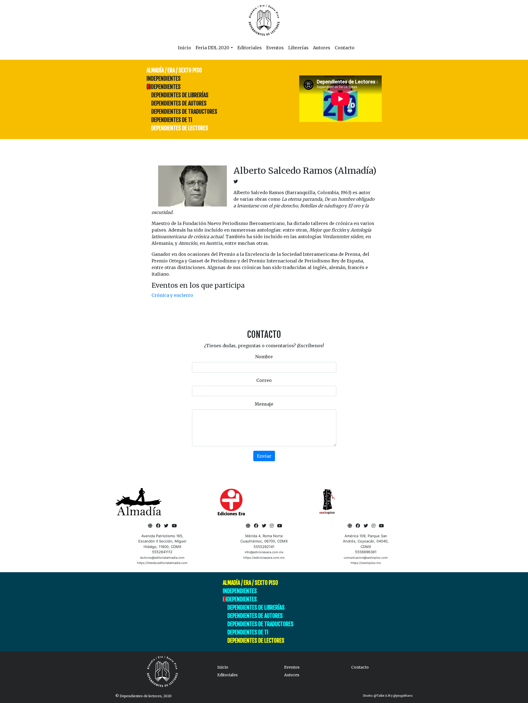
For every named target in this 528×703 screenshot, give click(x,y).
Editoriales (249, 47)
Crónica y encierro (172, 295)
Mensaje (264, 404)
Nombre (264, 356)
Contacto (344, 47)
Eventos (275, 47)
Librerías (298, 47)
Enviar (264, 456)
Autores (321, 47)
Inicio (184, 47)
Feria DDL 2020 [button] (212, 47)
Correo (264, 380)
